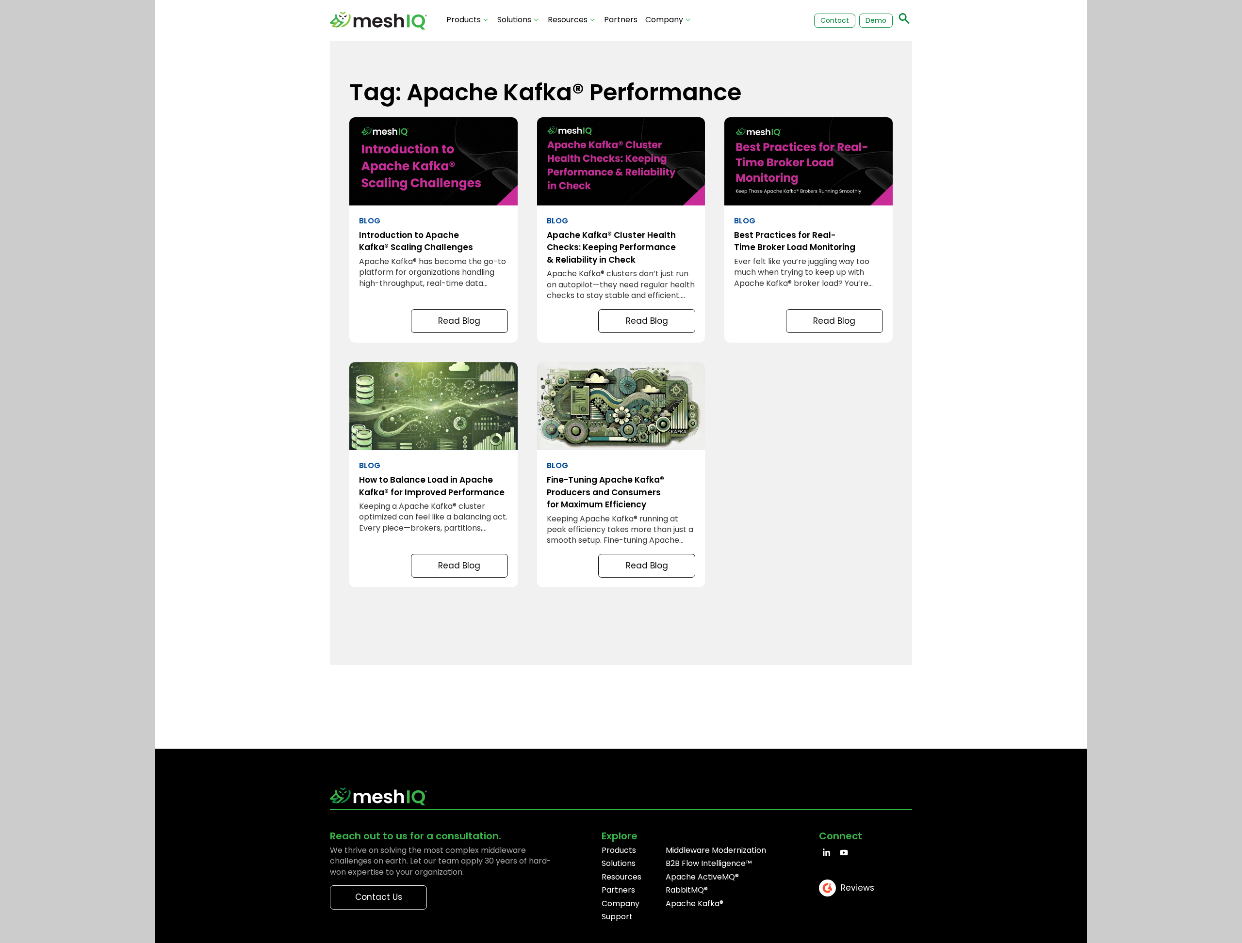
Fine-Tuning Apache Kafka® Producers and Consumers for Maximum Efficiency (621, 474)
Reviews (857, 888)
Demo (876, 20)
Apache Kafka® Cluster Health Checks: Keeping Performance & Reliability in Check (621, 230)
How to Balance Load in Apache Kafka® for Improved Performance (433, 474)
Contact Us (378, 897)
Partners (620, 19)
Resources (568, 19)
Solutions (514, 19)
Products (463, 19)
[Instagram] (843, 852)
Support (617, 916)
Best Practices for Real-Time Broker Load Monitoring (808, 230)
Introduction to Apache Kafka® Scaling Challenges (433, 230)
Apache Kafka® (694, 903)
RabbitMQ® (687, 890)
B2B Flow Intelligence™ (709, 863)
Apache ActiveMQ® (702, 876)
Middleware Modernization (716, 850)
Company (664, 19)
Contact (834, 20)
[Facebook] (826, 852)
